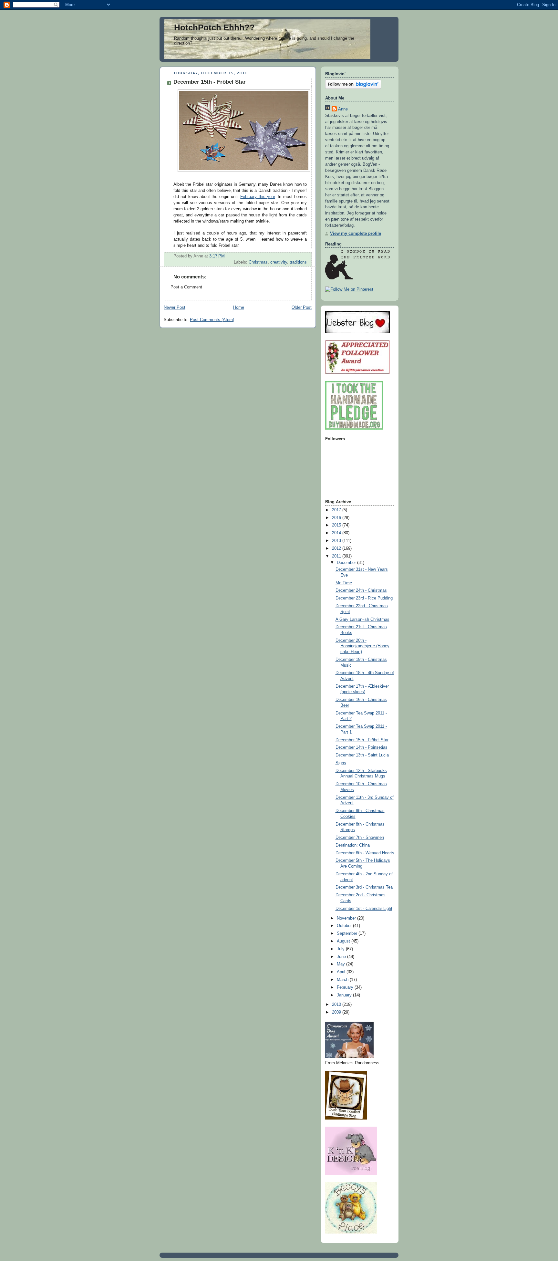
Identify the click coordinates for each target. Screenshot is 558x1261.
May (341, 964)
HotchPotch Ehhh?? (214, 27)
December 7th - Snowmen (360, 837)
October (345, 925)
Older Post (302, 307)
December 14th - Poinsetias (362, 747)
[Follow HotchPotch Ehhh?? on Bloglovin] (353, 87)
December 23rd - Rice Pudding (364, 598)
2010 (337, 1004)
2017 (337, 510)
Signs (341, 763)
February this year (257, 196)
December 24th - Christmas (361, 590)
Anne (343, 109)
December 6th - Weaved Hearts (365, 853)
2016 (337, 518)
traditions (298, 262)
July (341, 949)
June (342, 956)
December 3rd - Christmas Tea (364, 887)
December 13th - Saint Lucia (362, 755)
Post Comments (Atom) (212, 320)
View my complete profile (355, 233)
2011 (337, 556)
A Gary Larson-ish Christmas (362, 619)
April (341, 972)
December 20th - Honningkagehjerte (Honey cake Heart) (362, 646)
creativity (278, 262)
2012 (337, 548)
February (346, 987)
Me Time (344, 583)
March (343, 979)
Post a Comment (186, 287)
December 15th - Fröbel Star (362, 740)
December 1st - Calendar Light (364, 908)
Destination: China (353, 845)
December (347, 562)
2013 (337, 540)
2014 (337, 533)
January (345, 995)
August (344, 941)
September (347, 933)
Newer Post (174, 307)
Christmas (258, 262)
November (347, 918)
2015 (337, 525)
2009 (337, 1012)
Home (238, 307)
